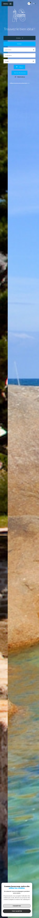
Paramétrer (17, 906)
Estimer (19, 44)
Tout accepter (17, 911)
